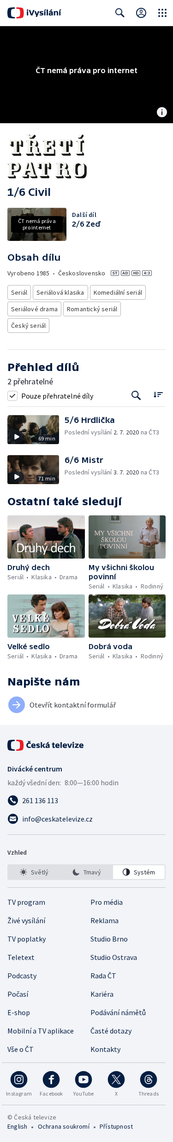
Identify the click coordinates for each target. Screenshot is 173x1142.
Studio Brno (109, 938)
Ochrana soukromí (63, 1126)
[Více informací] (161, 113)
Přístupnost (116, 1126)
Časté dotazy (110, 1030)
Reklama (104, 920)
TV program (26, 902)
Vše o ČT (20, 1049)
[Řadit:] (158, 394)
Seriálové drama (34, 309)
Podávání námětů (118, 1012)
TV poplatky (26, 938)
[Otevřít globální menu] (162, 13)
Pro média (106, 902)
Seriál (19, 292)
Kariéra (101, 994)
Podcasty (21, 975)
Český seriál (28, 325)
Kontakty (105, 1049)
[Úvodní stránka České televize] (46, 745)
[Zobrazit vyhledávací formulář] (120, 13)
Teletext (21, 957)
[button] (36, 429)
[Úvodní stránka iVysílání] (34, 12)
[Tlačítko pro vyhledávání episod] (136, 395)
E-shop (18, 1012)
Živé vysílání (26, 920)
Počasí (17, 994)
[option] (34, 872)
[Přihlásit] (141, 13)
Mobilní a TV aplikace (40, 1030)
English (17, 1126)
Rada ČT (103, 975)
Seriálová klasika (60, 292)
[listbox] (86, 872)
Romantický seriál (92, 309)
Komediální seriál (118, 292)
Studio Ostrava (113, 957)
